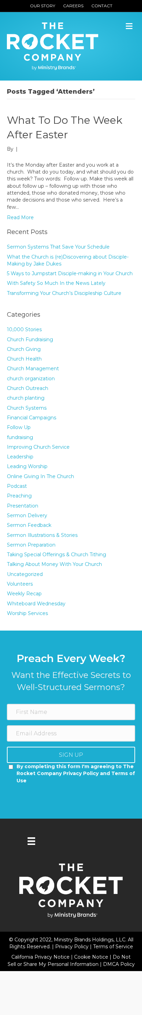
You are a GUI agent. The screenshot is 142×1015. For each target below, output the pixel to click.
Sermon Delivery (27, 515)
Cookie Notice (92, 957)
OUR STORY (42, 5)
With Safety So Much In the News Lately (56, 283)
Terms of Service (113, 946)
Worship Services (27, 613)
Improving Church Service (38, 447)
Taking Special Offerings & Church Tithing (56, 554)
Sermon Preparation (31, 545)
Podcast (17, 486)
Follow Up (19, 427)
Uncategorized (25, 574)
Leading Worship (27, 466)
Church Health (24, 359)
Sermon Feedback (29, 525)
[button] (71, 755)
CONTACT (101, 5)
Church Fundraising (30, 339)
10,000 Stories (24, 329)
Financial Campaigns (31, 418)
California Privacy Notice (41, 957)
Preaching (19, 496)
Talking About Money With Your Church (54, 564)
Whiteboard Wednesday (36, 603)
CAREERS (73, 5)
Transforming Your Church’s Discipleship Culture (64, 293)
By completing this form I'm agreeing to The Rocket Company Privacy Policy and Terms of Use (76, 773)
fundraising (20, 437)
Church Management (33, 368)
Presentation (22, 506)
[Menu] (31, 841)
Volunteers (20, 584)
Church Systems (27, 408)
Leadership (20, 457)
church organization (31, 378)
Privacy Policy (72, 946)
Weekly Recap (24, 593)
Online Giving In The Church (40, 476)
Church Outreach (27, 388)
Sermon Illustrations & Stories (42, 535)
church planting (25, 398)
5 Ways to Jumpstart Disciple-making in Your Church (70, 273)
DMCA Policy (119, 964)
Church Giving (24, 349)
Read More (20, 217)
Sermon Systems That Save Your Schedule (58, 247)
